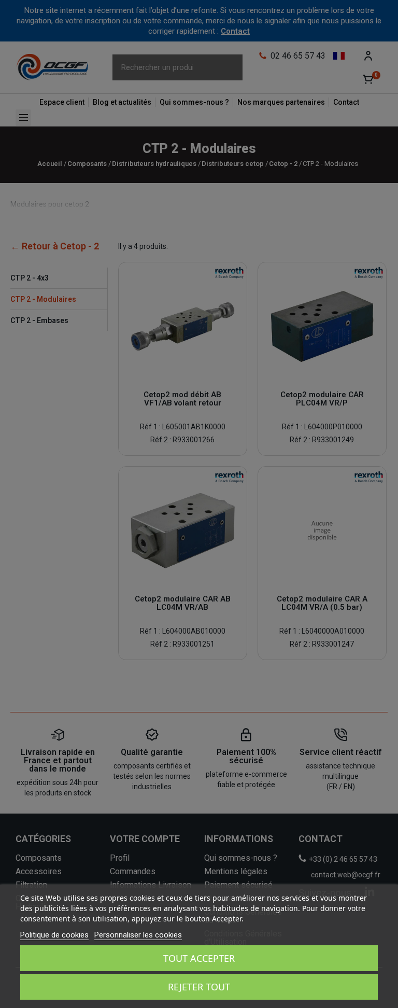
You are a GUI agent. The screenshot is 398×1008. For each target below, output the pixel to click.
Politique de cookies (54, 935)
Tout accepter (199, 958)
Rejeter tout (199, 987)
